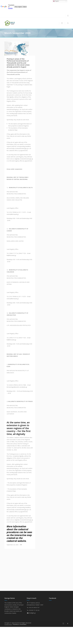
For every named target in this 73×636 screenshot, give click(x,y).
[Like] (21, 545)
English (57, 1)
